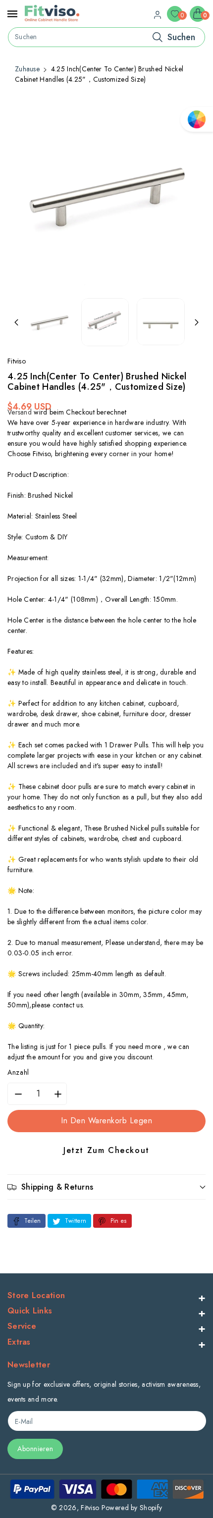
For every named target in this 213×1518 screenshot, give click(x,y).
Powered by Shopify (132, 1508)
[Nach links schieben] (16, 322)
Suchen (181, 37)
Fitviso (90, 1508)
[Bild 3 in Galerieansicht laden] (161, 321)
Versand (19, 412)
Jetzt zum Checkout (106, 1150)
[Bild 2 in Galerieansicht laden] (105, 322)
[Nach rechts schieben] (197, 322)
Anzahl (18, 1072)
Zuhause (27, 69)
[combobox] (106, 37)
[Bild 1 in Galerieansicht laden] (49, 322)
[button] (106, 1187)
